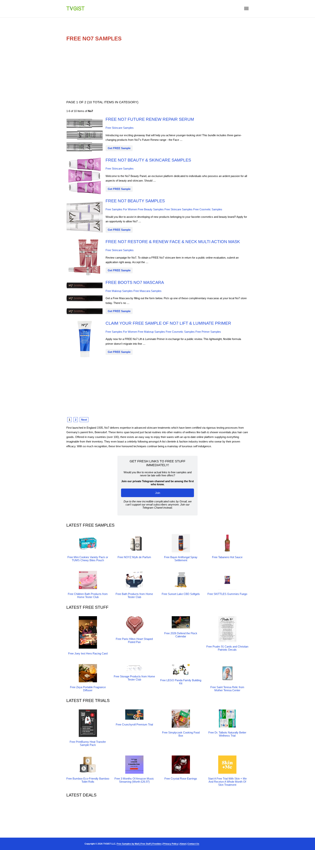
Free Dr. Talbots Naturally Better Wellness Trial (227, 734)
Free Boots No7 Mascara (135, 282)
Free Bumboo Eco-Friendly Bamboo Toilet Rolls (87, 780)
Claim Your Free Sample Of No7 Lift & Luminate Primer (168, 323)
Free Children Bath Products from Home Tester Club (88, 595)
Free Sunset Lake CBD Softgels (181, 593)
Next (84, 419)
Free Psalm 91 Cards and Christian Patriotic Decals (227, 648)
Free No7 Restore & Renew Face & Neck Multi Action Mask (173, 241)
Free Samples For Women (121, 209)
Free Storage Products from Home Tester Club (134, 678)
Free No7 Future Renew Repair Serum (150, 119)
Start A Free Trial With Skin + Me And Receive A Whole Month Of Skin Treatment (227, 781)
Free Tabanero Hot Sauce (227, 557)
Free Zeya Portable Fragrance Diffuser (88, 689)
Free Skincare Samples (120, 127)
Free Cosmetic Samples (207, 209)
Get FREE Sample (119, 148)
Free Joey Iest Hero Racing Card (88, 653)
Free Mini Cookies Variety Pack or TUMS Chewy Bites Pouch (87, 559)
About (183, 844)
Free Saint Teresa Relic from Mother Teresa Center (227, 689)
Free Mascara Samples (147, 290)
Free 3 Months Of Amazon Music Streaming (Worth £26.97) (134, 780)
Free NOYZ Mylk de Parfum (134, 557)
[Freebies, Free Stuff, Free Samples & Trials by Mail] (75, 9)
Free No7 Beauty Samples (135, 201)
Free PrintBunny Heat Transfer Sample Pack (88, 743)
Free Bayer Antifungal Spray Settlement (180, 559)
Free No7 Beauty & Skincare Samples (148, 160)
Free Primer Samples (208, 331)
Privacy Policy (170, 844)
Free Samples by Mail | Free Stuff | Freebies (139, 844)
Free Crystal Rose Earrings (180, 778)
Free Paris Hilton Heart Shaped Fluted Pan (134, 640)
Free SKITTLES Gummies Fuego (227, 593)
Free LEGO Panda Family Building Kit (180, 682)
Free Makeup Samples (119, 290)
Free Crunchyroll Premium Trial (134, 724)
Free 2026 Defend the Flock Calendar (180, 635)
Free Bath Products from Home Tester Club (134, 595)
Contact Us (193, 844)
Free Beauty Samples (151, 209)
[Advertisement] (157, 70)
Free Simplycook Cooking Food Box (181, 734)
